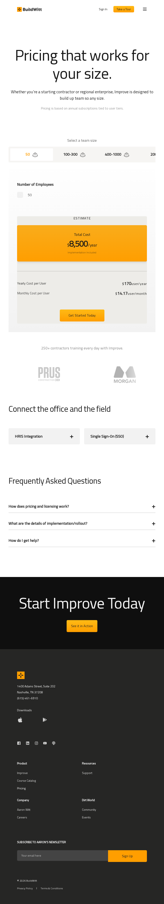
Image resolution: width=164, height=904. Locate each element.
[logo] (21, 675)
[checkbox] (82, 194)
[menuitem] (22, 773)
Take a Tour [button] (124, 9)
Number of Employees (35, 184)
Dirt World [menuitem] (88, 800)
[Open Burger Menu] (145, 9)
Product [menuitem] (22, 763)
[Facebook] (20, 743)
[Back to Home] (29, 9)
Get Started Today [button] (82, 315)
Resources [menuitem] (89, 763)
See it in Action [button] (82, 625)
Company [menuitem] (23, 800)
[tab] (31, 154)
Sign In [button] (103, 9)
